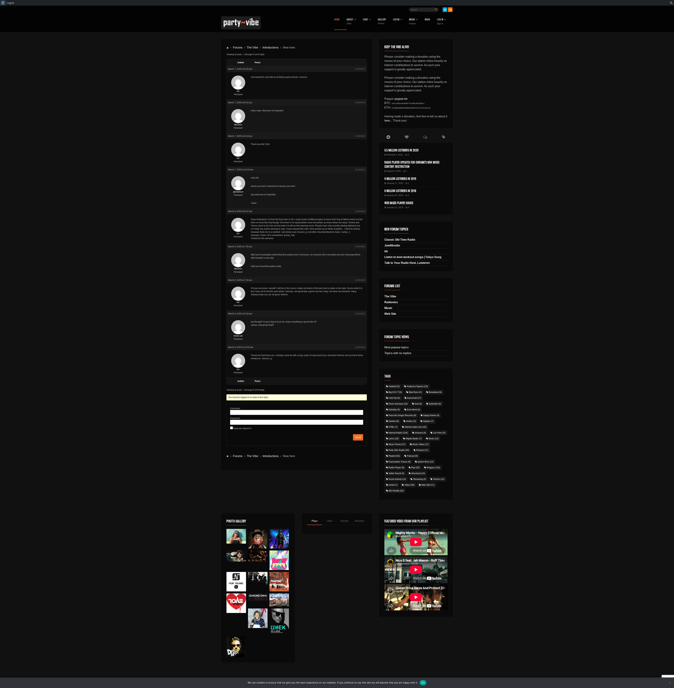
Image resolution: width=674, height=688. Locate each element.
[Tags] (443, 137)
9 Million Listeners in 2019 (400, 179)
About (350, 21)
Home (337, 19)
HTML (393, 427)
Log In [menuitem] (10, 2)
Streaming (419, 479)
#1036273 (360, 69)
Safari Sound (396, 473)
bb (386, 251)
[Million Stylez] (236, 556)
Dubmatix (435, 404)
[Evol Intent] (236, 603)
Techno (438, 479)
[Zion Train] (257, 556)
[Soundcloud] (450, 9)
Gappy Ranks (431, 415)
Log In (440, 21)
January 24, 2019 (395, 195)
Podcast (412, 456)
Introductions (271, 47)
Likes (329, 520)
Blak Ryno (415, 392)
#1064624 (360, 211)
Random (359, 520)
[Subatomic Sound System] (279, 538)
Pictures (422, 450)
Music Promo (397, 444)
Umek (393, 485)
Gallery (382, 21)
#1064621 (360, 169)
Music (388, 307)
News (427, 19)
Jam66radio (392, 245)
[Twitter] (445, 9)
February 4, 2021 (395, 155)
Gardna (394, 421)
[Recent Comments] (425, 137)
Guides (411, 421)
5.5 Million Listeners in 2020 (401, 150)
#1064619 (360, 102)
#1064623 (360, 136)
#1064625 (360, 280)
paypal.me (401, 98)
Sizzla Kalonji (397, 479)
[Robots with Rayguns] (279, 560)
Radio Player (396, 467)
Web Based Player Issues (398, 203)
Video (409, 485)
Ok (423, 682)
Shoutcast (418, 473)
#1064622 (360, 313)
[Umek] (279, 621)
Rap (415, 467)
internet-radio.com (415, 427)
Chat (365, 19)
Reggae (433, 467)
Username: (235, 408)
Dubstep (394, 409)
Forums (237, 47)
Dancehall (414, 398)
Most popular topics (396, 347)
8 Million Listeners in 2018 (400, 191)
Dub (418, 404)
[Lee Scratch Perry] (257, 538)
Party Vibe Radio (399, 450)
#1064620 (360, 246)
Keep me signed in (242, 428)
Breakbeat (435, 392)
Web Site (390, 313)
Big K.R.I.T (395, 392)
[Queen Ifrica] (236, 536)
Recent (344, 520)
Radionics (391, 302)
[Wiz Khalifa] (257, 618)
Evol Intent (413, 409)
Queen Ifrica (426, 462)
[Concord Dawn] (257, 597)
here (387, 120)
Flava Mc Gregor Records (402, 415)
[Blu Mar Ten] (257, 578)
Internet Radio (398, 433)
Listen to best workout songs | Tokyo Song (412, 257)
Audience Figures (417, 386)
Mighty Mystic (414, 438)
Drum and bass (398, 404)
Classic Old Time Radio (399, 239)
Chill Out (394, 398)
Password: (235, 418)
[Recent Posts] (388, 137)
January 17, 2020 (395, 183)
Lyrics (394, 438)
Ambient (394, 386)
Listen (396, 19)
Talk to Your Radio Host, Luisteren (407, 262)
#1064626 (360, 347)
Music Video (420, 444)
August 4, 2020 (394, 171)
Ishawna (420, 433)
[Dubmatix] (236, 646)
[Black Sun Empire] (279, 581)
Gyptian (428, 421)
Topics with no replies (397, 353)
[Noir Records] (236, 581)
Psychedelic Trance (400, 462)
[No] (669, 682)
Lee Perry (439, 433)
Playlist (394, 456)
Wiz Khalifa (396, 491)
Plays (315, 520)
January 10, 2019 (395, 207)
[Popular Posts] (407, 137)
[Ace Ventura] (279, 600)
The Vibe (252, 47)
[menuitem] (3, 3)
